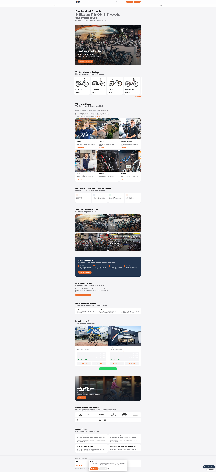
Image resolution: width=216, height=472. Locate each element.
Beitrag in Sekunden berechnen (83, 294)
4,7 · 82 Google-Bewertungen (119, 351)
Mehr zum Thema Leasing (85, 272)
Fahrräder (87, 1)
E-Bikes (82, 1)
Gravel (92, 1)
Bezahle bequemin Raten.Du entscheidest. (79, 199)
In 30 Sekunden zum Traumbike (85, 61)
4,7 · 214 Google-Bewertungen (86, 351)
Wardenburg (113, 348)
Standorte (113, 1)
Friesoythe (54, 5)
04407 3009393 (118, 363)
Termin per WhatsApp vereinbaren (109, 368)
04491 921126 (84, 363)
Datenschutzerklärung (94, 465)
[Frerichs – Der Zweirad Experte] (77, 2)
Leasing (101, 1)
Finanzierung (107, 1)
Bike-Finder (129, 1)
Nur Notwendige (103, 468)
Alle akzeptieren (94, 468)
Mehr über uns (99, 116)
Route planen (99, 363)
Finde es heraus (82, 397)
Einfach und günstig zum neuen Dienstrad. (115, 198)
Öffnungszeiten (119, 1)
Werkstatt (97, 1)
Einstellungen (110, 468)
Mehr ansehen (138, 96)
